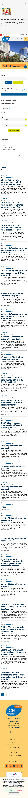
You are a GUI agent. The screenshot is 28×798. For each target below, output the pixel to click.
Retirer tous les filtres (14, 94)
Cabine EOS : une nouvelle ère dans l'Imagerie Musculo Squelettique (13, 606)
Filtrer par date (14, 130)
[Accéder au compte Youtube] (14, 766)
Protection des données (14, 750)
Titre (4, 145)
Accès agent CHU (14, 742)
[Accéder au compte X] (10, 766)
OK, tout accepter (9, 790)
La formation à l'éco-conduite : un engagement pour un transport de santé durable (13, 676)
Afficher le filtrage (25, 66)
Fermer (26, 4)
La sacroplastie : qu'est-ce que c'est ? (13, 447)
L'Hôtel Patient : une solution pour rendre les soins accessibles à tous (12, 182)
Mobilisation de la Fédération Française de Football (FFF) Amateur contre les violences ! (12, 562)
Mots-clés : (3, 75)
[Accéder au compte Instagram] (18, 766)
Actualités (5, 108)
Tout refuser (19, 790)
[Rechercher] (21, 39)
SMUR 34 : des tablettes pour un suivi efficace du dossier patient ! (12, 379)
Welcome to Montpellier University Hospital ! (12, 294)
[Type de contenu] (9, 147)
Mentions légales (14, 747)
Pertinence (6, 142)
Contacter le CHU (15, 727)
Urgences (5, 34)
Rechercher (19, 82)
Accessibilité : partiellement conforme (14, 744)
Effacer (9, 82)
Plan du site (14, 752)
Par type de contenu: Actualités (12, 90)
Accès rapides (24, 34)
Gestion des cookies (14, 761)
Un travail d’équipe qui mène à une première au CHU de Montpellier (14, 250)
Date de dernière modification (11, 149)
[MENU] (26, 39)
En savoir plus (7, 30)
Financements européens (14, 755)
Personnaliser (14, 793)
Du (2, 117)
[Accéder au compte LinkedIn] (21, 766)
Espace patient (14, 739)
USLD (3, 167)
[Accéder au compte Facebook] (6, 766)
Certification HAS (14, 758)
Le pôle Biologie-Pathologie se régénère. (13, 519)
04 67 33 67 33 (15, 732)
